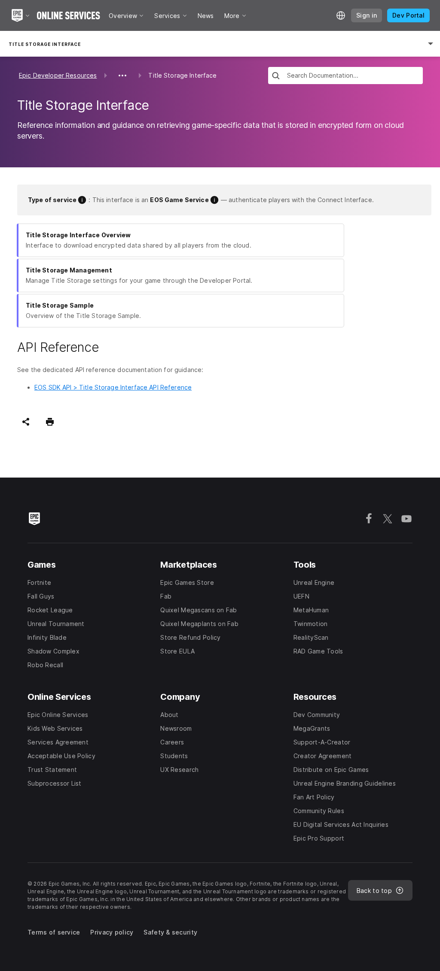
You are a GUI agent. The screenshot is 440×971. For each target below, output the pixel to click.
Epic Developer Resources (58, 75)
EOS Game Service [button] (179, 199)
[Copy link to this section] (108, 347)
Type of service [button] (52, 199)
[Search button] (276, 76)
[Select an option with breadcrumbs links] (122, 75)
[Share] (25, 421)
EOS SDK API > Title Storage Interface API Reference (113, 387)
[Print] (49, 421)
